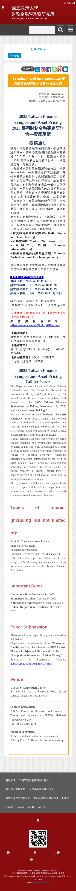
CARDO (41, 806)
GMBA (9, 806)
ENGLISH (69, 2)
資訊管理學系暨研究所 (46, 798)
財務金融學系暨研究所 (41, 789)
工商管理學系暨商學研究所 (34, 780)
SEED (30, 806)
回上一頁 (28, 68)
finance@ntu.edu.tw (41, 882)
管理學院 (11, 780)
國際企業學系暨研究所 (18, 798)
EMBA (65, 798)
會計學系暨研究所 (15, 789)
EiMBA (20, 806)
